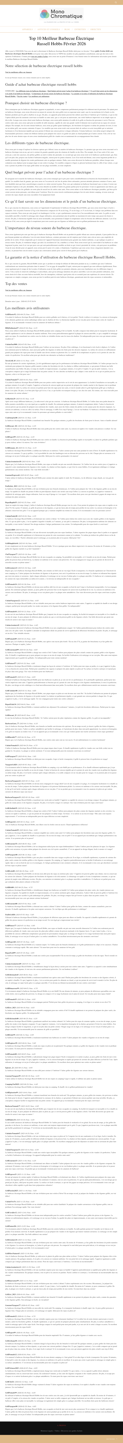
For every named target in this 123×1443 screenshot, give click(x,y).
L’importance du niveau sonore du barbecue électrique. (51, 93)
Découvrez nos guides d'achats (71, 1431)
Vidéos (57, 1431)
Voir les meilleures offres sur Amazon (18, 72)
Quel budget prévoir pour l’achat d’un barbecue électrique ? (68, 91)
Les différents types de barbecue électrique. (31, 91)
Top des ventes (22, 96)
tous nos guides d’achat (39, 56)
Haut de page (110, 1439)
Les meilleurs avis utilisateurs (39, 96)
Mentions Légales (47, 1431)
